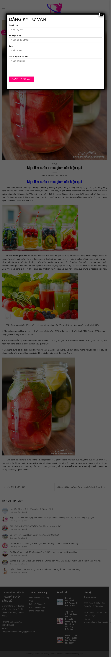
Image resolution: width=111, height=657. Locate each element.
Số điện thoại (15, 35)
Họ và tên (13, 25)
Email (11, 46)
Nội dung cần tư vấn (18, 56)
